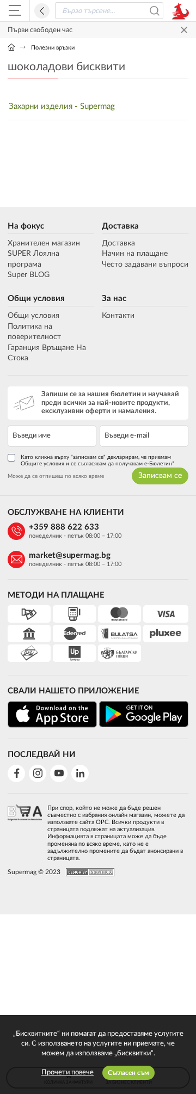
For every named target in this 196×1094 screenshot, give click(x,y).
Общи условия (36, 298)
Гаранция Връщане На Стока (47, 353)
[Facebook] (16, 773)
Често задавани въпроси (145, 264)
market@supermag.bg (70, 555)
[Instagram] (37, 773)
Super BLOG (29, 275)
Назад (42, 11)
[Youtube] (59, 773)
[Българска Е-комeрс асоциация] (25, 830)
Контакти (118, 315)
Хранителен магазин (44, 243)
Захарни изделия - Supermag (62, 106)
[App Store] (52, 714)
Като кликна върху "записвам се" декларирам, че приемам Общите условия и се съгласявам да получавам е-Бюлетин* (97, 460)
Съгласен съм (128, 1073)
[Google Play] (143, 714)
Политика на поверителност (34, 332)
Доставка (120, 226)
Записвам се (160, 476)
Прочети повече (67, 1072)
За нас (114, 298)
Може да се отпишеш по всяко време (56, 476)
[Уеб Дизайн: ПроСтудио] (87, 872)
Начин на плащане (135, 253)
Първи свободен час (40, 30)
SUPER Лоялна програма (33, 259)
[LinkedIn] (80, 773)
